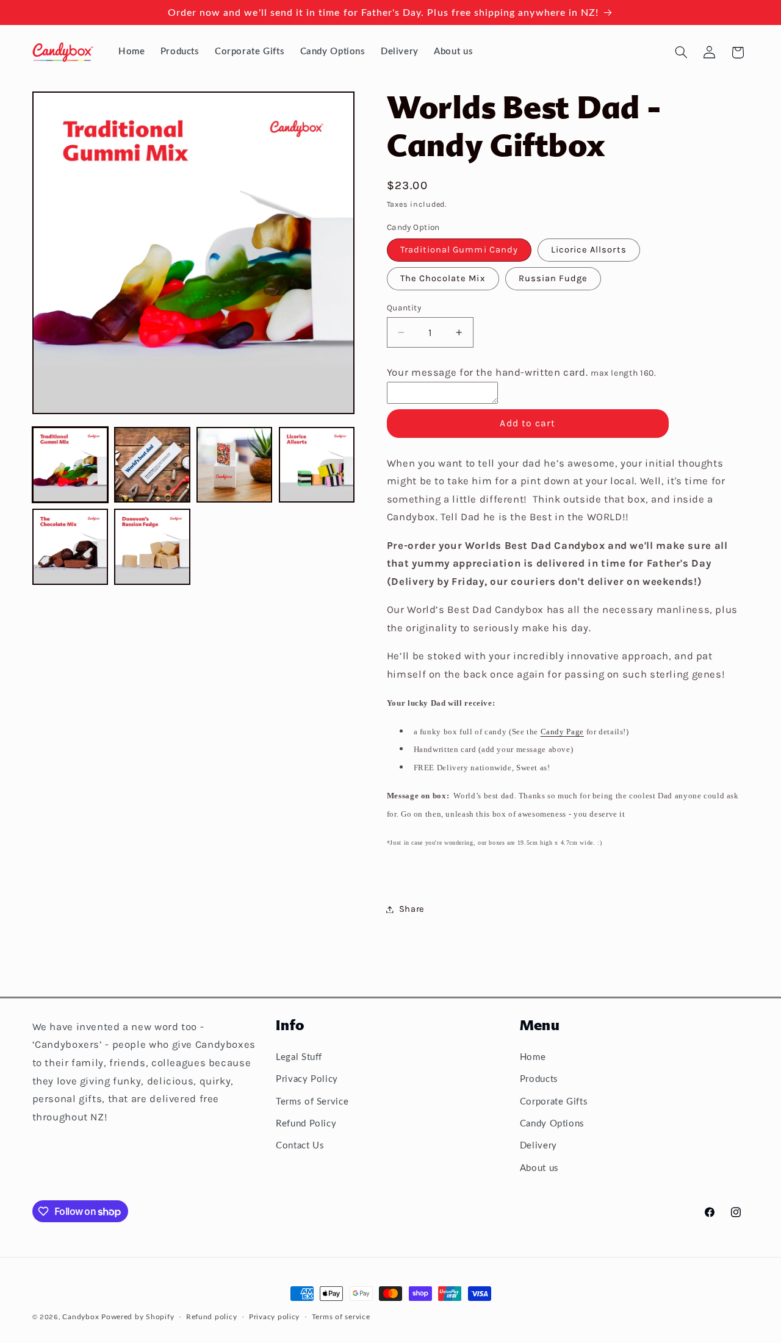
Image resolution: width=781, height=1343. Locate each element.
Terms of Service (312, 1101)
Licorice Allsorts (589, 250)
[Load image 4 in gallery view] (317, 465)
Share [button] (412, 909)
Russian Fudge (553, 278)
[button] (681, 52)
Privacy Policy (307, 1079)
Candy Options (552, 1123)
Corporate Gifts (554, 1101)
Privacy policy (274, 1317)
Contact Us (300, 1145)
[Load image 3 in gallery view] (234, 465)
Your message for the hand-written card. (522, 372)
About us (539, 1168)
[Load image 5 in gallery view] (70, 547)
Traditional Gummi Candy (459, 250)
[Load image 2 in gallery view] (152, 465)
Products (539, 1079)
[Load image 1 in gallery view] (70, 465)
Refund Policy (306, 1123)
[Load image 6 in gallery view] (152, 547)
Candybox (80, 1317)
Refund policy (211, 1317)
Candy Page (562, 731)
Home (533, 1057)
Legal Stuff (299, 1057)
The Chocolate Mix (443, 278)
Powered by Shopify (137, 1317)
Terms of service (341, 1317)
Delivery (538, 1145)
